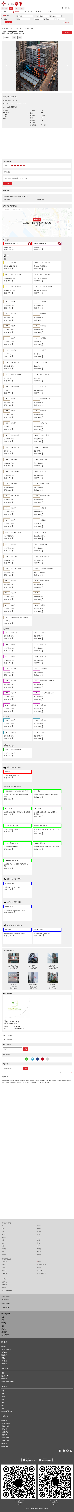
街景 (19, 37)
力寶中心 (4, 1267)
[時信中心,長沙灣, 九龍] (13, 958)
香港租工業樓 (5, 1426)
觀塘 (3, 1246)
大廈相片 (6, 37)
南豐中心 (39, 1270)
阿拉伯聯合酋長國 (6, 1411)
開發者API (4, 1376)
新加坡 (3, 1329)
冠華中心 (4, 1282)
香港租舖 (4, 1429)
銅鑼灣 (4, 1237)
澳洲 (2, 1402)
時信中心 (13, 965)
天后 (38, 1240)
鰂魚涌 (4, 1255)
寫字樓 (17, 11)
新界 (39, 1262)
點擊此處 (37, 220)
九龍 (3, 1279)
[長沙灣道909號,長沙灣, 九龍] (33, 977)
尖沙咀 (4, 1234)
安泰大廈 (33, 965)
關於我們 (4, 1346)
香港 (2, 1317)
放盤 (11, 8)
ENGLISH (68, 8)
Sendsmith (69, 1073)
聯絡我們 (4, 1355)
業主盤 (5, 19)
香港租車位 (4, 1432)
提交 (7, 183)
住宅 (5, 11)
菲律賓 (3, 1323)
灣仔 (3, 1226)
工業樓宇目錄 (5, 1307)
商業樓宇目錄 (5, 1304)
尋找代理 (4, 1361)
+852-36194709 (19, 1028)
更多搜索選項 (65, 22)
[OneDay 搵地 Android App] (45, 1460)
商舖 (51, 11)
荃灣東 (39, 1255)
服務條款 (41, 1508)
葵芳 (38, 1237)
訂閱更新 (67, 32)
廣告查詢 (4, 1352)
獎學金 (3, 1358)
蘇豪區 (39, 1229)
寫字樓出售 (6, 199)
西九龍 (39, 1252)
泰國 (2, 1326)
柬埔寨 (3, 1397)
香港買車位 (4, 1446)
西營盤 (39, 1249)
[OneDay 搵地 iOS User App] (29, 1460)
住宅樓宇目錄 (5, 1300)
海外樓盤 (4, 8)
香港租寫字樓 (5, 1423)
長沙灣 (39, 1231)
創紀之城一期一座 (7, 1290)
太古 (38, 1246)
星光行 (4, 1288)
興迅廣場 (13, 984)
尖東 (3, 1240)
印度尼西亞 (5, 1335)
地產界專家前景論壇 (7, 1382)
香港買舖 (4, 1443)
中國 (2, 1391)
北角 (3, 1252)
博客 (2, 1373)
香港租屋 (4, 1420)
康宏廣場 (4, 1285)
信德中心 (4, 1270)
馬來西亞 (4, 1332)
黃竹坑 (4, 1249)
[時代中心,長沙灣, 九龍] (53, 958)
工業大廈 (29, 11)
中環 (3, 1229)
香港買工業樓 (5, 1441)
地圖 (14, 37)
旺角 (38, 1234)
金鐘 (3, 1243)
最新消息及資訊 (6, 1349)
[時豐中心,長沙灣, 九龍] (53, 977)
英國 (2, 1405)
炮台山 (39, 1226)
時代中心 (52, 965)
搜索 (8, 22)
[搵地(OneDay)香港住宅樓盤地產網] (11, 3)
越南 (2, 1320)
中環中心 (4, 1264)
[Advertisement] (37, 143)
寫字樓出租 (40, 199)
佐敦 (38, 1243)
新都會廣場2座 (41, 1264)
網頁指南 (4, 1364)
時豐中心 (52, 984)
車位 (39, 11)
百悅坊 (39, 1267)
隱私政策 (46, 1508)
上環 (3, 1231)
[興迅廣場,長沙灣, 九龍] (13, 977)
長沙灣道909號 (33, 984)
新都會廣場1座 (41, 1273)
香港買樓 (4, 1435)
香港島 (4, 1262)
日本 (2, 1394)
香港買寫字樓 (5, 1438)
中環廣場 (4, 1273)
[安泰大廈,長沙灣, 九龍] (33, 958)
